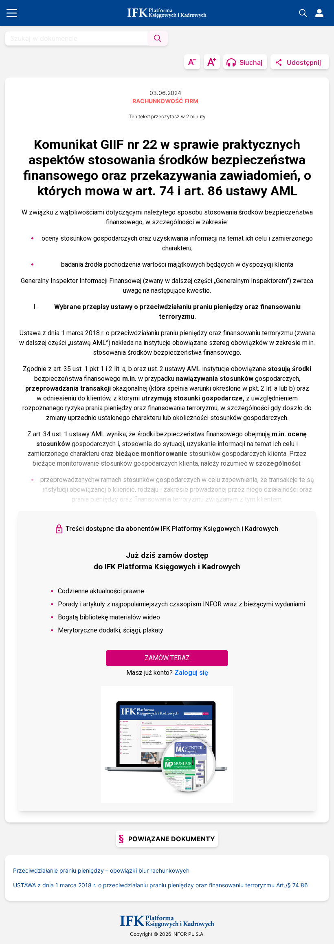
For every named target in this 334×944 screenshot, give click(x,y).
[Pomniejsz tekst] (192, 61)
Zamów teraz (167, 658)
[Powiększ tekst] (212, 61)
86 (304, 885)
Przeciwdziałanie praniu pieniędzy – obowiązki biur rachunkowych (101, 870)
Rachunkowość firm (165, 100)
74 (295, 885)
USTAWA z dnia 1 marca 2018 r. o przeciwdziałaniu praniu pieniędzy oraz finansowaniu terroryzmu (152, 885)
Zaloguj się (191, 672)
